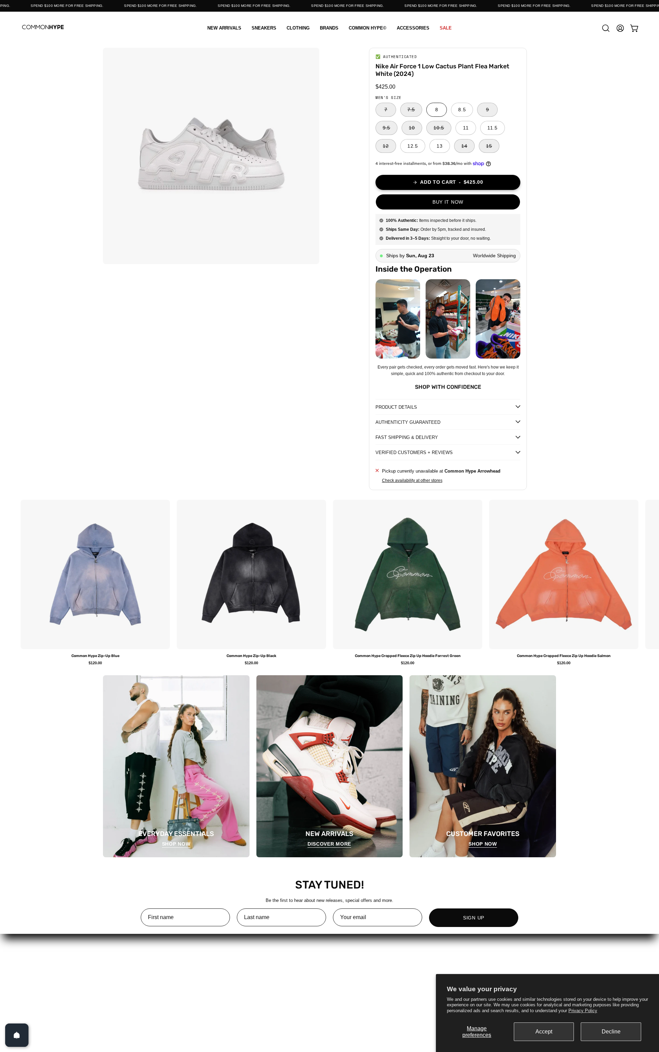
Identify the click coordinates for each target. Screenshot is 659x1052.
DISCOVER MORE (329, 844)
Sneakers (143, 962)
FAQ (329, 962)
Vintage (142, 998)
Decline (611, 1031)
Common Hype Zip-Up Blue (95, 656)
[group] (329, 582)
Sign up (473, 917)
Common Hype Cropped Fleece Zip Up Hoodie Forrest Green (408, 656)
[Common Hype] (43, 28)
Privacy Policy (582, 1010)
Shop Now (176, 844)
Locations (236, 971)
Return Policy (329, 971)
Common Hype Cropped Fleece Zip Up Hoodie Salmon (564, 656)
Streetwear (142, 971)
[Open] (16, 1035)
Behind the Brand (236, 989)
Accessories (142, 989)
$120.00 (95, 663)
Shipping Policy (329, 980)
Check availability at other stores (412, 480)
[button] (298, 28)
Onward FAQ (423, 998)
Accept (543, 1031)
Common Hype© (142, 980)
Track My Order (423, 971)
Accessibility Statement (423, 989)
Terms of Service (330, 989)
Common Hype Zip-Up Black (251, 656)
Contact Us (236, 980)
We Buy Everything (236, 998)
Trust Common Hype (329, 998)
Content (236, 962)
